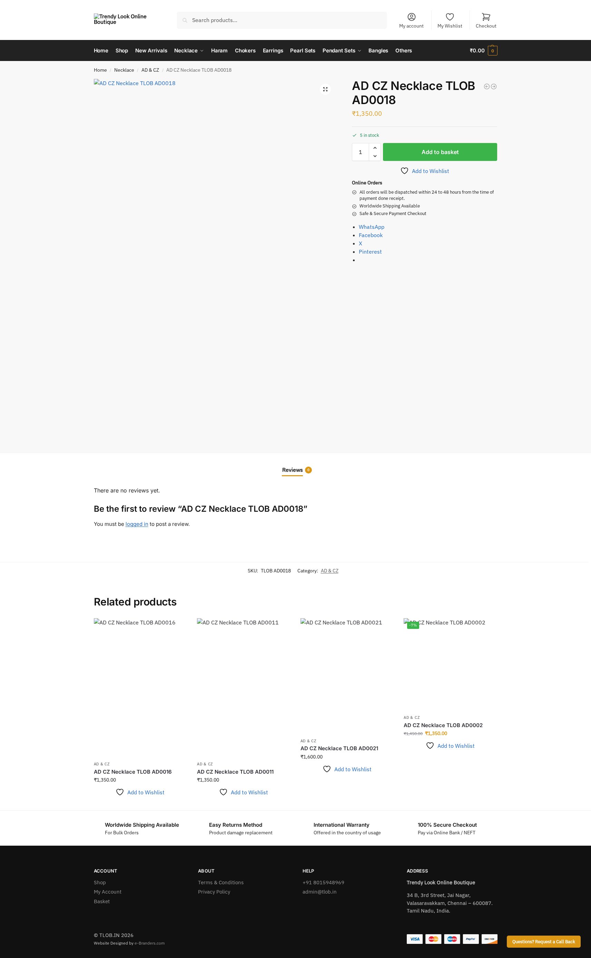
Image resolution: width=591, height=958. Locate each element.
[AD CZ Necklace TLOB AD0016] (140, 687)
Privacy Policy (214, 891)
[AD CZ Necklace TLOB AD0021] (493, 86)
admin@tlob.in (320, 891)
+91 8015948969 (323, 882)
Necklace (124, 70)
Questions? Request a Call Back (543, 941)
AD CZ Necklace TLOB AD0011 (235, 771)
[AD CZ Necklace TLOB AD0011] (243, 687)
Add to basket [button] (140, 803)
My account (411, 26)
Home (100, 70)
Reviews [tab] (295, 469)
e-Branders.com (150, 943)
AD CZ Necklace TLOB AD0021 (339, 748)
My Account (107, 891)
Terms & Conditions (221, 882)
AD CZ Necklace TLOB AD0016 (133, 771)
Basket (102, 901)
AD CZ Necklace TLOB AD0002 (443, 725)
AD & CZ (150, 70)
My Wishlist (449, 26)
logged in (137, 524)
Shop (100, 882)
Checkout (486, 26)
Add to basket (440, 152)
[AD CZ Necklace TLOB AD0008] (486, 86)
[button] (483, 50)
